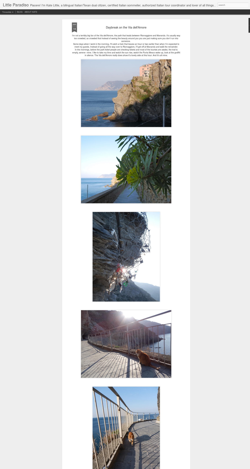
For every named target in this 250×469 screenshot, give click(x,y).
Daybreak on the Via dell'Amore (126, 27)
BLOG (20, 11)
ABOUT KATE (31, 11)
